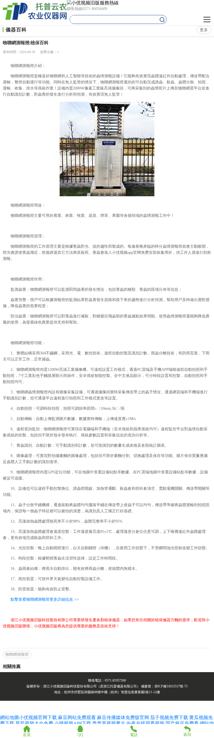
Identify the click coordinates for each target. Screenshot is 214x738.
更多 (204, 30)
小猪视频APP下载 (72, 723)
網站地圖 (9, 717)
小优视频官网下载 (38, 717)
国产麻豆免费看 (183, 723)
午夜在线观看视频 (145, 723)
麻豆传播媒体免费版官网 (123, 717)
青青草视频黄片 (108, 723)
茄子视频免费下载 (169, 717)
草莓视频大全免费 (34, 723)
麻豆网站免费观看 (77, 717)
